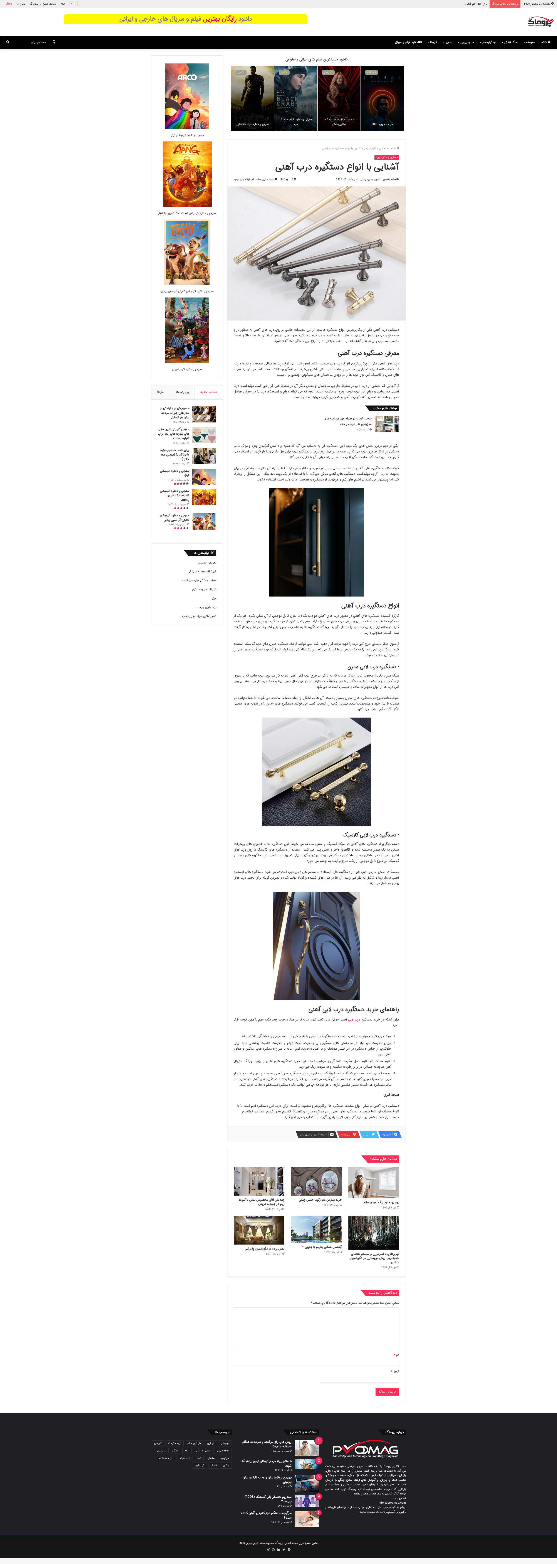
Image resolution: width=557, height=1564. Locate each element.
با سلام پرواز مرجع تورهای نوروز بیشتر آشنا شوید (266, 1463)
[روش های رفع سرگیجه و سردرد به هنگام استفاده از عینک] (307, 1448)
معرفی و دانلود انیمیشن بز (187, 369)
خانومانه (530, 42)
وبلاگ (8, 4)
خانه (62, 4)
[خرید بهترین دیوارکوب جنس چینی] (316, 1181)
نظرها (160, 392)
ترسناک (355, 72)
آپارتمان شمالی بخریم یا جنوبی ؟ (322, 1247)
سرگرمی (225, 1458)
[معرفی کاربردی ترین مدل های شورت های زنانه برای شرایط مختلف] (204, 435)
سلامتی (211, 1458)
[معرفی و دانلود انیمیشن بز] (187, 331)
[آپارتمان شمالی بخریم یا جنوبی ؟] (316, 1229)
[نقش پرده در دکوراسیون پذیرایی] (259, 1230)
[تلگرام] (268, 1549)
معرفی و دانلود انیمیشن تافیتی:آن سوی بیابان (187, 291)
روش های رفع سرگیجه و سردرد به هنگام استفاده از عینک (267, 1444)
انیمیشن (399, 72)
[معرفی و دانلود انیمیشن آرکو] (187, 96)
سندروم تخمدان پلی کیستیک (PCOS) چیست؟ (268, 1499)
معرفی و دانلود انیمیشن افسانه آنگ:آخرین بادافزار (187, 213)
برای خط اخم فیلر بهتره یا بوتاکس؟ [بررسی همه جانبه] (174, 455)
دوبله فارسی (222, 1451)
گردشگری (200, 1465)
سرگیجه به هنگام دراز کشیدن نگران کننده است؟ (266, 1515)
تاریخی (312, 72)
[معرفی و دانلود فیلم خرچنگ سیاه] (279, 98)
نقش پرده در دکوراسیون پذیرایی (264, 1248)
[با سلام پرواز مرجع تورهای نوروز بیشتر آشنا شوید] (307, 1464)
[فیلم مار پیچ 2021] (366, 98)
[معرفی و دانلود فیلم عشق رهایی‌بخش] (322, 98)
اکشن (268, 72)
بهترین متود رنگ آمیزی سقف (381, 1202)
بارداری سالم (194, 1443)
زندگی (175, 1451)
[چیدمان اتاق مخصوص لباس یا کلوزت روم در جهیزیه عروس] (259, 1181)
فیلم (198, 1458)
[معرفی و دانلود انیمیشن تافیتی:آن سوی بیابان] (187, 252)
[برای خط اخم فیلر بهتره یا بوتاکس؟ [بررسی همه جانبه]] (204, 456)
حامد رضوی (389, 179)
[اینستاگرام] (273, 1549)
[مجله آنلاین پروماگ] (541, 22)
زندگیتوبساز (489, 42)
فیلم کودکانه (166, 1458)
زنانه (187, 1451)
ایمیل (395, 1371)
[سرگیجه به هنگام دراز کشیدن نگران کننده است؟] (307, 1519)
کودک (214, 1465)
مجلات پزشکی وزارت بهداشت (199, 580)
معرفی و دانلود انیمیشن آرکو (471, 4)
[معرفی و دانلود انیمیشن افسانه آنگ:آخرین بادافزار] (187, 174)
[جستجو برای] (7, 42)
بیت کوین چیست (206, 607)
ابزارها (433, 42)
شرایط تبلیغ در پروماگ (43, 4)
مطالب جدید (208, 392)
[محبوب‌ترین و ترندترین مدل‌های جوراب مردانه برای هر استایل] (204, 414)
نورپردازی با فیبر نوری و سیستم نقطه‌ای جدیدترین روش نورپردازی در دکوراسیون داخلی (374, 1258)
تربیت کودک (174, 1443)
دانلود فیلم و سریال (406, 42)
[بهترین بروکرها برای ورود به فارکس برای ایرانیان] (307, 1483)
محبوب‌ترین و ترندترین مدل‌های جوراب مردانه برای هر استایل (174, 413)
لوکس (226, 1465)
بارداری (211, 1443)
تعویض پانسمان (207, 562)
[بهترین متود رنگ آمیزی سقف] (373, 1182)
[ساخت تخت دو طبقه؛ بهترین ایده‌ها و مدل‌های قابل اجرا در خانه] (387, 424)
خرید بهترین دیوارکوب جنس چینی (320, 1199)
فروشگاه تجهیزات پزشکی (202, 571)
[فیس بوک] (289, 1549)
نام (396, 1355)
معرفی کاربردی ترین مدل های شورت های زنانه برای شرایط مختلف (173, 434)
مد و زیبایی (467, 42)
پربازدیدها (182, 392)
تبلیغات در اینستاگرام (204, 589)
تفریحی (158, 1443)
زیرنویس (161, 1451)
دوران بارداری (202, 1451)
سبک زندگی (510, 42)
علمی (449, 42)
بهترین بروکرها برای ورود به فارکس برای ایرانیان (267, 1479)
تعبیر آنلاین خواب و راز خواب (199, 616)
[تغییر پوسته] (54, 42)
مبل (214, 598)
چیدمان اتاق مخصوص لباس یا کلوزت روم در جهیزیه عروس (261, 1201)
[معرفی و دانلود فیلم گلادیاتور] (236, 98)
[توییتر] (283, 1549)
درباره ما (21, 4)
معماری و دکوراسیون (376, 148)
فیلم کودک (184, 1458)
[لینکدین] (278, 1549)
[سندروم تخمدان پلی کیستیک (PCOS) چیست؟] (307, 1501)
